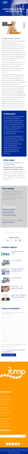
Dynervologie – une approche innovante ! (17, 287)
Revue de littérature (7, 25)
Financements (3, 407)
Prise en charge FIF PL (6, 410)
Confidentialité (7, 450)
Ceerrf (20, 220)
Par (10, 232)
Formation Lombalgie (8, 209)
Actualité (5, 23)
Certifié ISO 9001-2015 (6, 418)
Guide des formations (5, 399)
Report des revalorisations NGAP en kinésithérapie (18, 296)
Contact (19, 450)
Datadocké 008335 (5, 423)
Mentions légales (11, 449)
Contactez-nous (4, 403)
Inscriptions (24, 450)
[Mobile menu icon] (26, 2)
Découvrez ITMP (4, 396)
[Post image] (5, 254)
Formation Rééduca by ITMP (17, 252)
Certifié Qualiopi (4, 421)
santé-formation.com (8, 222)
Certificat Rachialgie (8, 212)
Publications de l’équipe (9, 215)
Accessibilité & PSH (5, 426)
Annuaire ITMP (4, 401)
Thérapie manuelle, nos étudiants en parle (17, 270)
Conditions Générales (21, 449)
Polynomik (16, 452)
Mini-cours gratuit (16, 260)
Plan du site (14, 450)
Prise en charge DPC (5, 412)
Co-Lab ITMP (3, 415)
